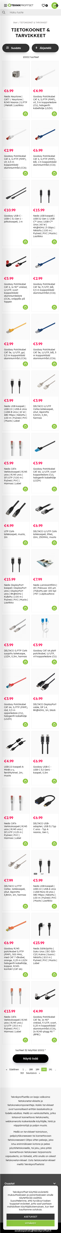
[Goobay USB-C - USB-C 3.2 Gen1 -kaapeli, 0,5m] (45, 744)
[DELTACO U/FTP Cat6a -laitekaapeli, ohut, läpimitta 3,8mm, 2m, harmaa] (16, 863)
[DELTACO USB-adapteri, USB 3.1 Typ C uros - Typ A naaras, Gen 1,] (45, 801)
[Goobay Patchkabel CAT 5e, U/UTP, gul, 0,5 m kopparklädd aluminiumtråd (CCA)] (16, 327)
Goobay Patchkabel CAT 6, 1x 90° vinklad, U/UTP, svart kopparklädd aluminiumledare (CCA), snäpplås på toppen (15, 293)
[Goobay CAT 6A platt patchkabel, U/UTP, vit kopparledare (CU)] (45, 628)
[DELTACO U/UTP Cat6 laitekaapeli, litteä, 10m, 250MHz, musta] (45, 509)
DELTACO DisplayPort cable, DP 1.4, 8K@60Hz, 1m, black (44, 707)
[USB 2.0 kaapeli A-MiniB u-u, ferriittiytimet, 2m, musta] (16, 744)
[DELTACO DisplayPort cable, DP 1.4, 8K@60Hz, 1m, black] (45, 682)
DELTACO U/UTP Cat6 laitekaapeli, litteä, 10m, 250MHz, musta (45, 534)
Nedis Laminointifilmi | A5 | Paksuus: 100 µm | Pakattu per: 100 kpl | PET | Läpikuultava (45, 589)
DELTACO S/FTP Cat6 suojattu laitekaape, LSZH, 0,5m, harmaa (15, 653)
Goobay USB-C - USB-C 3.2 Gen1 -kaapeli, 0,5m (42, 769)
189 (37, 1069)
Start (15, 22)
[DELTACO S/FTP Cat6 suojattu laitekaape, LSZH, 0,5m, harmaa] (16, 628)
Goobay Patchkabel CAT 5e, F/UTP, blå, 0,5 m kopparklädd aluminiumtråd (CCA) (44, 288)
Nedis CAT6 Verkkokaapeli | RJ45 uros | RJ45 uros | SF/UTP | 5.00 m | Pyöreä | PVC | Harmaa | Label (15, 476)
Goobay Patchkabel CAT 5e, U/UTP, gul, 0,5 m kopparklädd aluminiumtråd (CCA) (15, 354)
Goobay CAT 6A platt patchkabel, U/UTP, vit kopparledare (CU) (45, 653)
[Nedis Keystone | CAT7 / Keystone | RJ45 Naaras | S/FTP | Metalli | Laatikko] (16, 74)
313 (22, 1073)
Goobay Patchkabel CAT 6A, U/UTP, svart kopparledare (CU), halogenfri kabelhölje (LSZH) (44, 474)
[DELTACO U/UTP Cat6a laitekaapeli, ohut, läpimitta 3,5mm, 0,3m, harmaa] (45, 384)
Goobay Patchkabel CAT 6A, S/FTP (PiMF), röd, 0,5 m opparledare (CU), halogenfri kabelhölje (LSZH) (16, 711)
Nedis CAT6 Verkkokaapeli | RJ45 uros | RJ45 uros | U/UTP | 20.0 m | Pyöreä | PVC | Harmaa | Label (15, 1024)
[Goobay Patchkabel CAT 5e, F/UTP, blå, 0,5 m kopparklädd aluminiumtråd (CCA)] (45, 262)
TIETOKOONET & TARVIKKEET (33, 22)
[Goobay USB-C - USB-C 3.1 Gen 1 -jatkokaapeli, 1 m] (16, 193)
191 (50, 1069)
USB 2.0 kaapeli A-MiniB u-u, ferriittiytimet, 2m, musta (14, 771)
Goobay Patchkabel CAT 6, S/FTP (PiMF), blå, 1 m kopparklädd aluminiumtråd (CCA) (44, 160)
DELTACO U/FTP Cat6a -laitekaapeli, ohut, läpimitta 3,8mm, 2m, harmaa (15, 890)
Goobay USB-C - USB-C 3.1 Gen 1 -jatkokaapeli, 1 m (13, 218)
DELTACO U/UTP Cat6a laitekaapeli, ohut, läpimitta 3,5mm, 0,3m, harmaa (43, 412)
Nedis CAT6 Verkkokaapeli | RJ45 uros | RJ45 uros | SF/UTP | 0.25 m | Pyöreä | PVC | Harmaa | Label (15, 831)
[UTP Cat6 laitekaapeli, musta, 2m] (16, 509)
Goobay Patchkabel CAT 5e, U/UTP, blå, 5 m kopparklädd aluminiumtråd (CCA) (44, 354)
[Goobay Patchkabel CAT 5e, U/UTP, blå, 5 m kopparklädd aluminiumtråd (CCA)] (45, 327)
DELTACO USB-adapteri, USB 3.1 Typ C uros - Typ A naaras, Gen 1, (44, 828)
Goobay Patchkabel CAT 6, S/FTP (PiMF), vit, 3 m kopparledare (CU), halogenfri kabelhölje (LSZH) (44, 102)
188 (31, 1069)
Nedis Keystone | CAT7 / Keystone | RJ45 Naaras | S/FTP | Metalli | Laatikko (15, 101)
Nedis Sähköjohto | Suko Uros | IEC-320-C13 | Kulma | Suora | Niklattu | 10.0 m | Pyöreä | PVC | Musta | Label (45, 956)
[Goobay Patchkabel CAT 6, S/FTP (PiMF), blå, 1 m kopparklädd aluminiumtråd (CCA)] (45, 133)
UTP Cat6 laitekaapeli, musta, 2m (14, 534)
